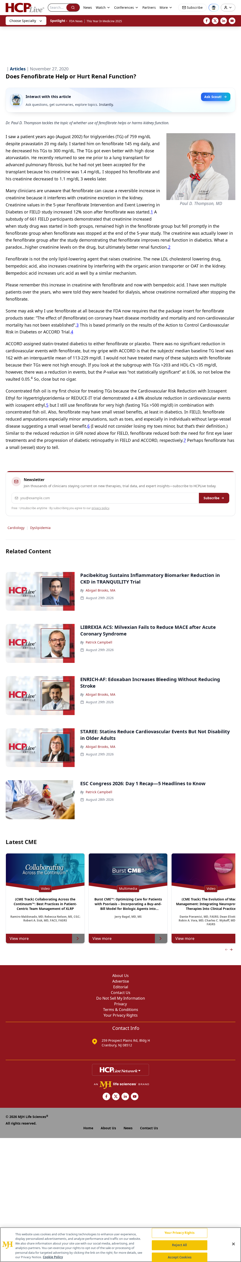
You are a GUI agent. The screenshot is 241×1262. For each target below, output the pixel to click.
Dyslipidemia (40, 527)
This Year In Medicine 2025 (104, 21)
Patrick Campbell (99, 642)
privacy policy (100, 508)
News (87, 7)
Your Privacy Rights (121, 1015)
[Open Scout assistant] (214, 7)
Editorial (120, 986)
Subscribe (211, 498)
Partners (149, 7)
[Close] (233, 1244)
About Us (120, 975)
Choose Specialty (22, 20)
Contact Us (120, 992)
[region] (120, 1244)
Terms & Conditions (120, 1009)
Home (88, 1128)
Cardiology (16, 527)
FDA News (76, 21)
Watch (101, 7)
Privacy (120, 1003)
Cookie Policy (53, 1257)
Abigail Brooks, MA (100, 590)
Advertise (120, 981)
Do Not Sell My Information (120, 998)
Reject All (179, 1245)
